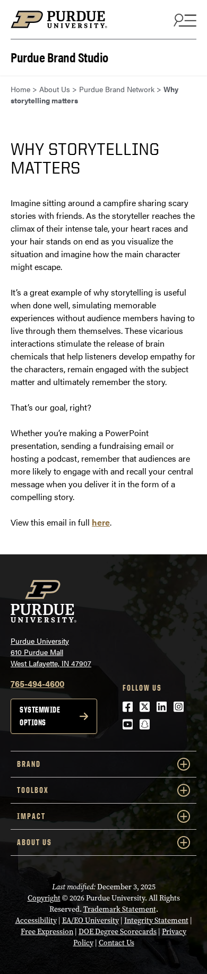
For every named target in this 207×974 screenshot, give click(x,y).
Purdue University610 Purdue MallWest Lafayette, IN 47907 (51, 651)
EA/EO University (90, 920)
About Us (34, 842)
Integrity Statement (156, 920)
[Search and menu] (183, 19)
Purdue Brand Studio (59, 56)
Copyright (44, 898)
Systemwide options (40, 716)
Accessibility (36, 920)
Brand (29, 764)
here (101, 522)
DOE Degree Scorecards (118, 932)
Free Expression (47, 932)
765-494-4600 (37, 683)
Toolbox (33, 790)
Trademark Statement (119, 909)
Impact (31, 816)
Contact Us (116, 943)
